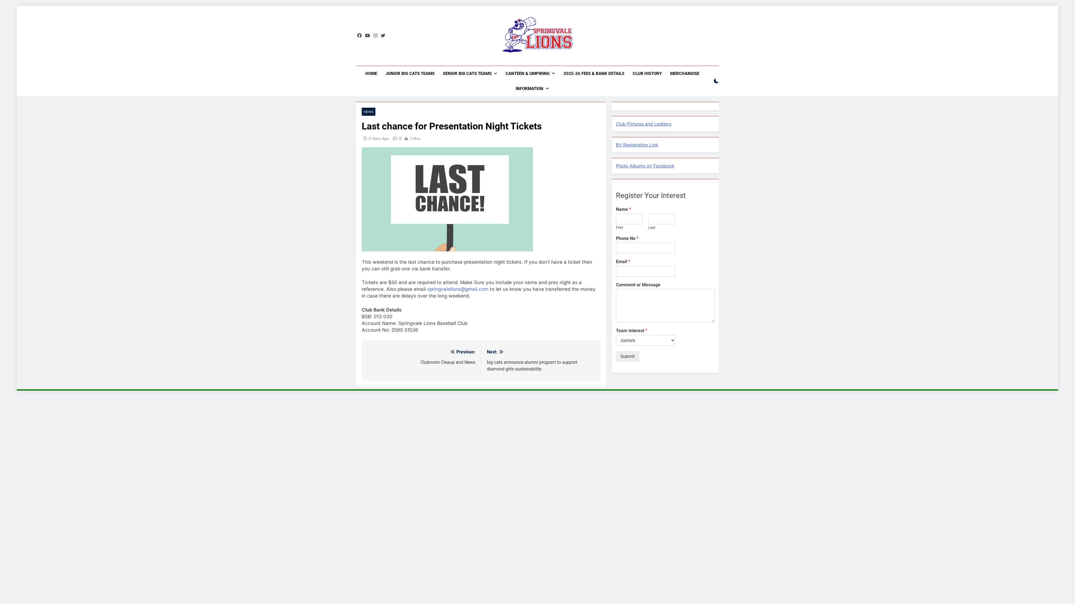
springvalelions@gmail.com (458, 289)
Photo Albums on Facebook (645, 166)
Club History (647, 73)
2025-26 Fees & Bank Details (594, 73)
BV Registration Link (637, 145)
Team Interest (631, 330)
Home (371, 73)
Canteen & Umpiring (528, 73)
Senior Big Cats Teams (467, 73)
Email (623, 261)
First (619, 227)
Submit (627, 356)
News (368, 111)
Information (529, 88)
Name (623, 209)
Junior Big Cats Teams (409, 73)
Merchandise (684, 73)
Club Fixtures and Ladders (643, 124)
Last (651, 227)
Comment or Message (638, 284)
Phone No (627, 238)
